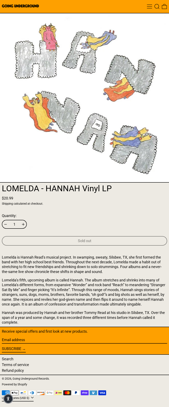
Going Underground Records (31, 378)
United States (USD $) (16, 398)
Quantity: (9, 215)
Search (7, 359)
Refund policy (13, 370)
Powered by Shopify (14, 384)
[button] (157, 6)
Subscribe (11, 348)
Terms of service (15, 365)
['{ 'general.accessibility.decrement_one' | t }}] (5, 224)
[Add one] (23, 224)
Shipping (7, 203)
